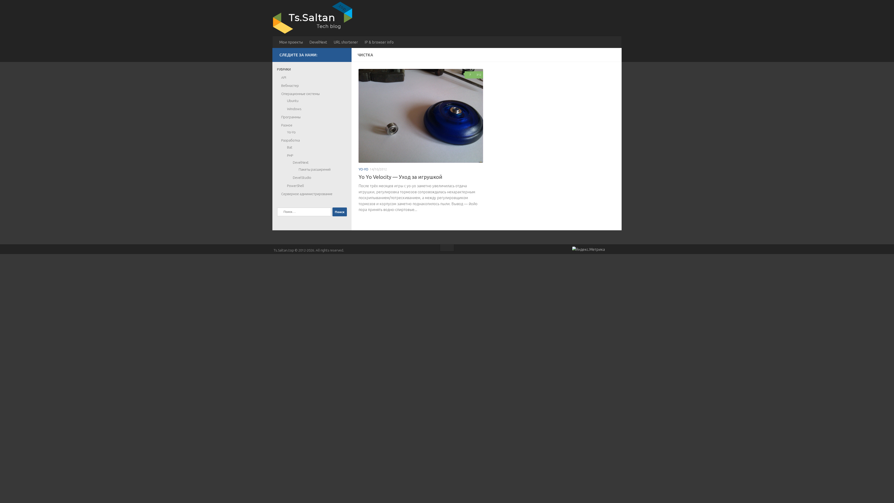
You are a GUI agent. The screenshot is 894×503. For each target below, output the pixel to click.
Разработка (290, 140)
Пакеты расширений (315, 169)
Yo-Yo (363, 169)
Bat (289, 147)
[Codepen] (342, 55)
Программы (291, 117)
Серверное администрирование (306, 194)
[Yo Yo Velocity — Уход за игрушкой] (421, 116)
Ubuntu (292, 101)
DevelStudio (302, 178)
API (283, 77)
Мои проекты (291, 42)
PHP (290, 155)
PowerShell (295, 186)
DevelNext (318, 42)
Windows (294, 109)
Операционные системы (300, 94)
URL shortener (346, 42)
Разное (286, 125)
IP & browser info (379, 42)
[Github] (334, 55)
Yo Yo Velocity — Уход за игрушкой (400, 177)
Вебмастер (290, 86)
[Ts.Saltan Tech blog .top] (313, 33)
